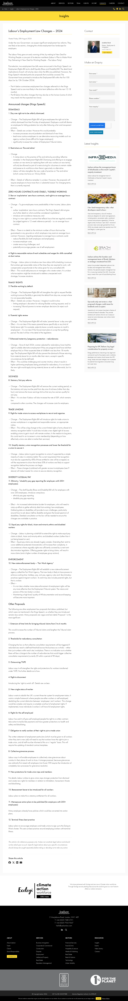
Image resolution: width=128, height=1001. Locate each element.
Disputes (38, 951)
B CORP (94, 3)
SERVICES (62, 3)
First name (93, 74)
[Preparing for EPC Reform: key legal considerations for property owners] (102, 338)
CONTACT (121, 3)
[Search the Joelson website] (123, 9)
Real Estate (39, 960)
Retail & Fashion (70, 957)
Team (8, 946)
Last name (93, 82)
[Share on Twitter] (13, 862)
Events (97, 946)
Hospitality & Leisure (71, 948)
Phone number (94, 98)
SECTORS (70, 3)
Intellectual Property (42, 957)
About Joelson (11, 943)
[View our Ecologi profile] (34, 890)
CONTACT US (12, 956)
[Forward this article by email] (21, 862)
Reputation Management (44, 963)
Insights (97, 943)
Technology (69, 960)
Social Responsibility (13, 951)
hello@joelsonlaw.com (64, 925)
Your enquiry (94, 107)
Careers (97, 951)
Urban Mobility (70, 963)
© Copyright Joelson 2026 (39, 994)
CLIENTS (86, 3)
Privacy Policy (106, 998)
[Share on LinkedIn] (17, 862)
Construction (40, 948)
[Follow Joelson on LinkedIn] (120, 9)
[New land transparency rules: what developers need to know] (102, 199)
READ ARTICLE (92, 184)
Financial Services (70, 943)
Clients (9, 948)
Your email (93, 90)
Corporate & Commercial (44, 946)
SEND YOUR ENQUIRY (96, 132)
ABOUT (53, 3)
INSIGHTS (103, 3)
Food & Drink (69, 946)
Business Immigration (42, 943)
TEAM (78, 3)
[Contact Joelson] (114, 9)
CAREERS (112, 3)
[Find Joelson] (117, 9)
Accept (98, 998)
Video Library (99, 948)
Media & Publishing (71, 951)
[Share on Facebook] (9, 862)
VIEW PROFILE (107, 52)
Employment (40, 954)
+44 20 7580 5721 (106, 49)
